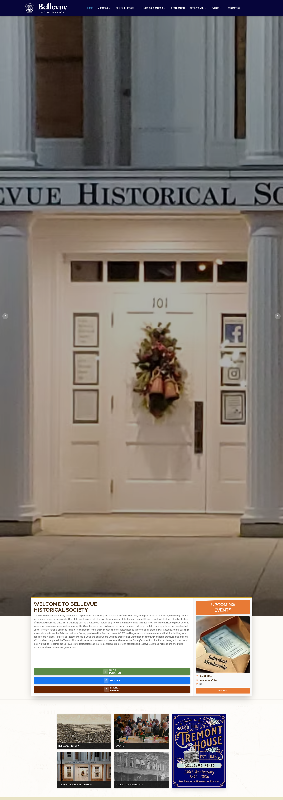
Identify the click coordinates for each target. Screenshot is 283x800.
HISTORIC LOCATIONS (153, 8)
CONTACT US (234, 8)
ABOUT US (103, 8)
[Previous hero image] (5, 316)
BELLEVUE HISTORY (125, 8)
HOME (90, 8)
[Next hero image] (278, 316)
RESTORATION (178, 8)
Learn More (222, 691)
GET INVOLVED (197, 8)
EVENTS (215, 8)
